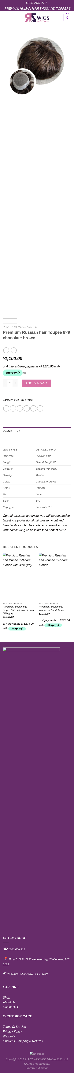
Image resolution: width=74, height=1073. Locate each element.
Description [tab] (11, 431)
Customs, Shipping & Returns (23, 1041)
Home (6, 327)
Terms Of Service (14, 1026)
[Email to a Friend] (27, 408)
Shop (6, 997)
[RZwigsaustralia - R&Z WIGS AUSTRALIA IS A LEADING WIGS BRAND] (37, 17)
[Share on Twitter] (20, 408)
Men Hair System (25, 327)
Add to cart (36, 383)
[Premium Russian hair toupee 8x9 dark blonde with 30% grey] (19, 576)
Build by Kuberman (37, 1067)
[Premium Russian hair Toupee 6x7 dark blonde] (55, 576)
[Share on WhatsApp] (6, 408)
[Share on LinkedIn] (40, 408)
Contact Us (10, 1007)
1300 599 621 (16, 949)
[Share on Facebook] (13, 408)
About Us (9, 1002)
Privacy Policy (12, 1031)
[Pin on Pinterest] (33, 408)
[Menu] (5, 17)
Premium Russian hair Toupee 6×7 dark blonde (52, 608)
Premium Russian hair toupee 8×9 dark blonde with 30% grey (18, 610)
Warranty (9, 1036)
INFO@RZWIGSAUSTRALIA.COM (27, 973)
